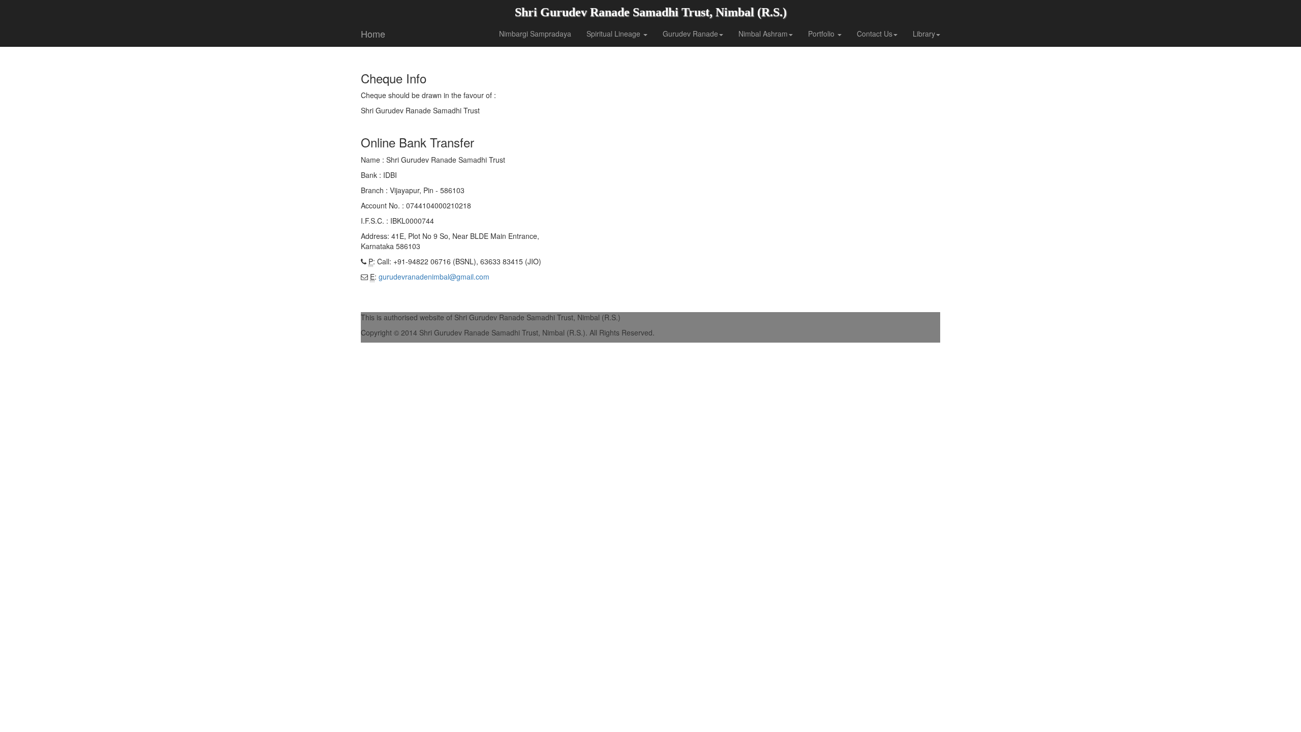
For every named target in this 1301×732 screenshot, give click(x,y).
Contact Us (874, 33)
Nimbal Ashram (763, 33)
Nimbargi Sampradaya (535, 33)
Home (373, 33)
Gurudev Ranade (690, 33)
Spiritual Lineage (614, 33)
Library (924, 33)
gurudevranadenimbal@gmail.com (434, 276)
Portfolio (822, 33)
